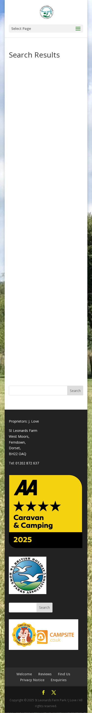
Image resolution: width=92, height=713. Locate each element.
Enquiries (58, 680)
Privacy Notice (32, 680)
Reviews (45, 674)
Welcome (24, 674)
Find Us (64, 674)
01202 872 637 (27, 463)
